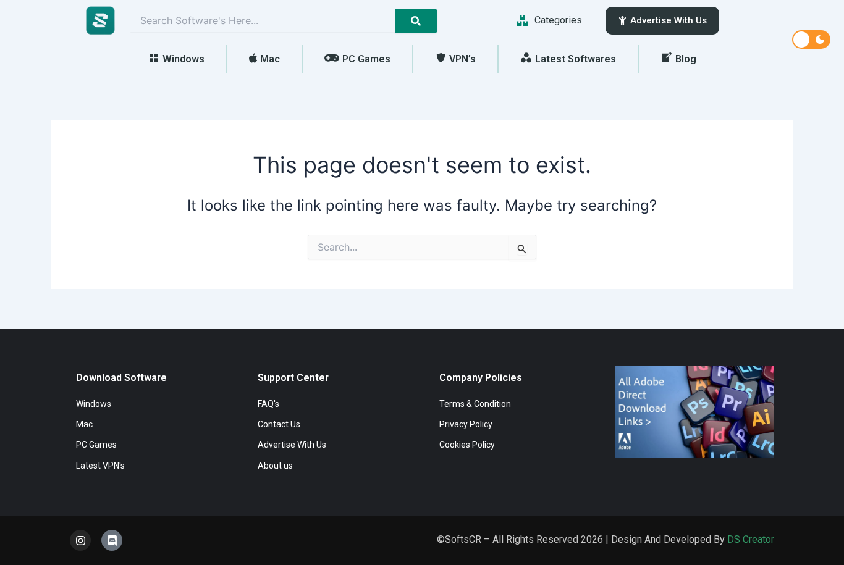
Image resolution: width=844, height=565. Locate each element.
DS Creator (750, 539)
